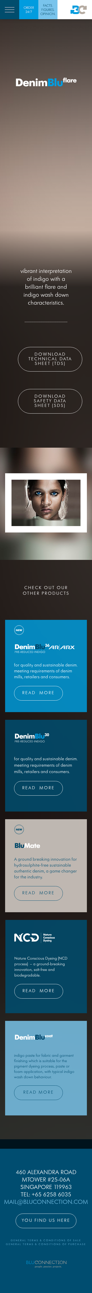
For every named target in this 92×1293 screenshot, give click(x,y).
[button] (9, 9)
